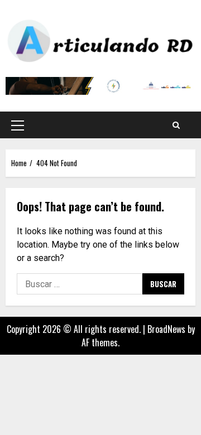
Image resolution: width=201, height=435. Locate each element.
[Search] (176, 125)
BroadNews (166, 329)
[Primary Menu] (17, 125)
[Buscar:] (79, 283)
